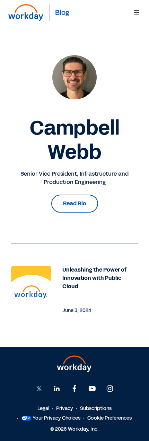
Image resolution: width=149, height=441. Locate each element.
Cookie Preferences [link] (109, 418)
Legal (43, 408)
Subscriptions (96, 408)
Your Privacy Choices (56, 418)
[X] (39, 388)
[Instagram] (110, 388)
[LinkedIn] (57, 388)
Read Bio (74, 203)
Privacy (64, 408)
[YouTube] (92, 388)
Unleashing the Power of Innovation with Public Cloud (94, 278)
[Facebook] (74, 388)
